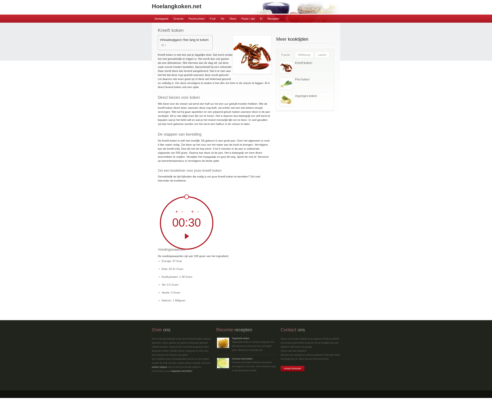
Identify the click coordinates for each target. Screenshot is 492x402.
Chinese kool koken (242, 358)
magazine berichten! (181, 371)
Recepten (273, 18)
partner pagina (159, 367)
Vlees (232, 18)
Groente (179, 18)
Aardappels (161, 18)
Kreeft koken (303, 63)
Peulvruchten (197, 18)
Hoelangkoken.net (176, 6)
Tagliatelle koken (240, 338)
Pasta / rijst (248, 18)
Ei (261, 18)
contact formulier (292, 368)
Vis (222, 18)
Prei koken (302, 79)
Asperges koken (306, 96)
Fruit (212, 18)
